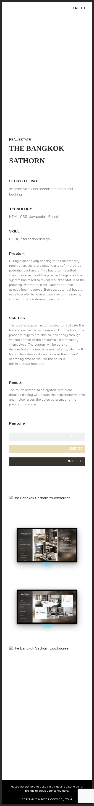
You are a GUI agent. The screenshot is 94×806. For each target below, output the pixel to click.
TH (82, 8)
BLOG (34, 721)
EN (75, 8)
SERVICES (52, 711)
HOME (11, 711)
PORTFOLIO (15, 721)
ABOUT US (31, 711)
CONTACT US (73, 721)
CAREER (51, 721)
